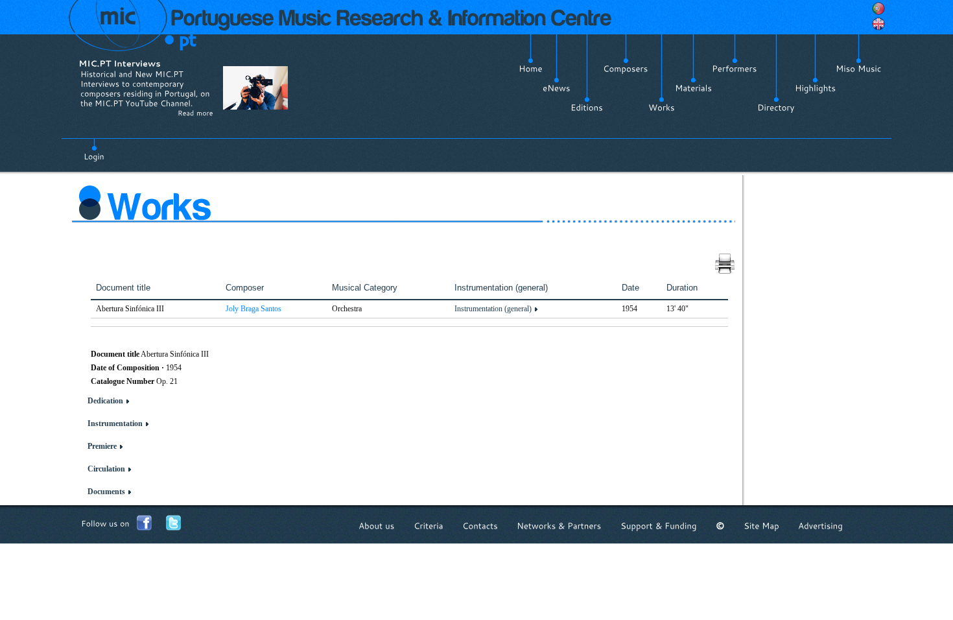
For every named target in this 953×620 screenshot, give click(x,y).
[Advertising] (820, 526)
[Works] (661, 107)
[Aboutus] (377, 526)
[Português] (878, 8)
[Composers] (625, 69)
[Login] (94, 149)
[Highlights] (815, 88)
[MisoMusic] (859, 69)
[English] (878, 24)
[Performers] (734, 69)
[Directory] (776, 107)
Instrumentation (115, 423)
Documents (106, 491)
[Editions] (587, 107)
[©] (720, 526)
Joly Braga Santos (253, 308)
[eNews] (557, 88)
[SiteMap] (761, 526)
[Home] (531, 69)
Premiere (102, 446)
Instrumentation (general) (493, 308)
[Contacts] (480, 526)
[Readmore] (195, 113)
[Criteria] (428, 526)
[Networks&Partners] (559, 526)
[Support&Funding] (658, 526)
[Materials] (693, 88)
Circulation (106, 468)
